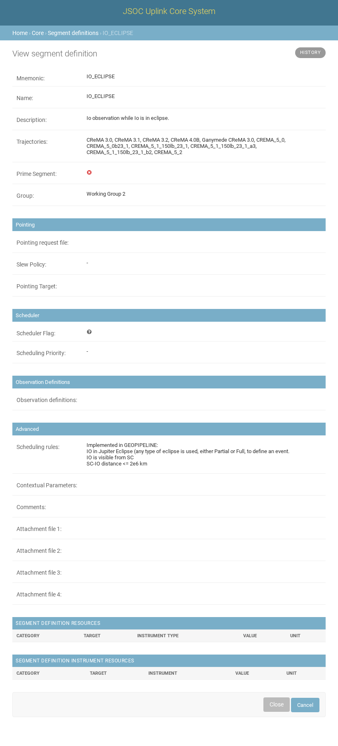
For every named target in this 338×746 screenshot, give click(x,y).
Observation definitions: (46, 400)
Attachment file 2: (38, 550)
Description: (31, 120)
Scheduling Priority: (41, 353)
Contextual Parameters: (46, 485)
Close (277, 704)
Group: (25, 195)
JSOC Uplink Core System (169, 11)
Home (20, 33)
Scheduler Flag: (35, 333)
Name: (24, 98)
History (310, 52)
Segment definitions (73, 33)
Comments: (31, 507)
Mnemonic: (30, 78)
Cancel (305, 705)
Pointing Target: (36, 286)
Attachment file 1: (38, 529)
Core (38, 33)
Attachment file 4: (38, 594)
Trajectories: (31, 141)
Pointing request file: (42, 242)
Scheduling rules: (37, 447)
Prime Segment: (36, 174)
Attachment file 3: (38, 572)
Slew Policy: (31, 264)
